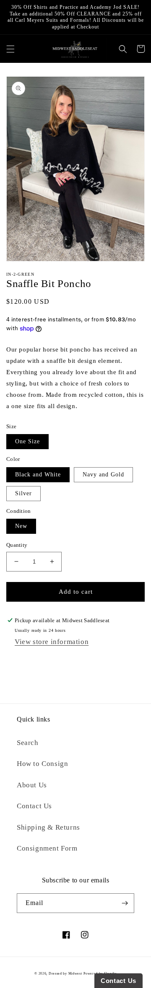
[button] (10, 49)
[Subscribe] (124, 903)
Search (28, 743)
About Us (32, 785)
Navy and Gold (103, 474)
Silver (23, 493)
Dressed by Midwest (65, 973)
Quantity (16, 545)
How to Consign (42, 764)
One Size (27, 441)
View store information (52, 642)
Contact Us (34, 806)
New (21, 526)
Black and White (38, 474)
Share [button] (23, 660)
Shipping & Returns (48, 827)
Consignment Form (47, 848)
